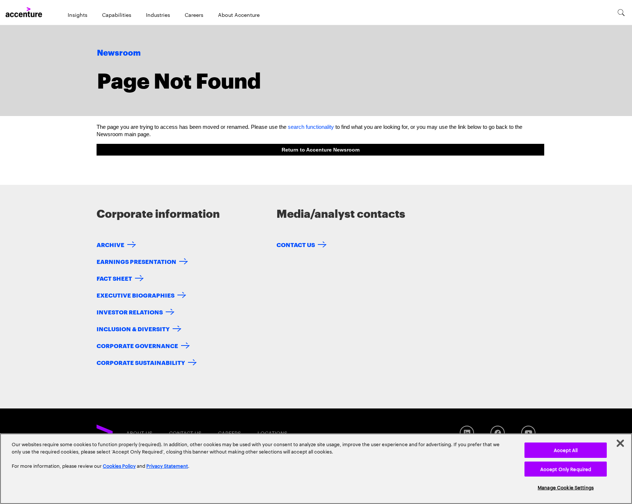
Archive (110, 244)
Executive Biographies (135, 295)
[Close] (620, 443)
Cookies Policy (119, 465)
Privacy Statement (167, 465)
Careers (194, 14)
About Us (139, 433)
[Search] (621, 12)
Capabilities (116, 14)
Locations (272, 433)
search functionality (311, 127)
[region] (316, 468)
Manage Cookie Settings (566, 487)
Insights (77, 14)
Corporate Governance (137, 345)
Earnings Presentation (136, 261)
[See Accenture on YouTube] (528, 433)
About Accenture (239, 14)
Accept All (566, 450)
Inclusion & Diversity (133, 328)
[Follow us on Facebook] (497, 433)
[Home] (23, 12)
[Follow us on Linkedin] (467, 433)
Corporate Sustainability (141, 362)
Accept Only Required (565, 469)
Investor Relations (130, 311)
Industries (158, 14)
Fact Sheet (114, 278)
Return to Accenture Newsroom (321, 150)
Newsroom (119, 53)
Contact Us (295, 244)
